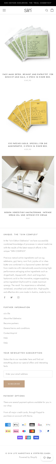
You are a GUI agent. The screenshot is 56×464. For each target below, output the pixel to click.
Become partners (11, 323)
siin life (7, 313)
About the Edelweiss (12, 318)
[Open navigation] (4, 10)
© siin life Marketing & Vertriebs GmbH (28, 453)
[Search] (46, 10)
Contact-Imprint (10, 333)
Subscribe (14, 384)
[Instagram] (18, 297)
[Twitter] (11, 297)
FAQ (5, 337)
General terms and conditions (17, 328)
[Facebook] (5, 297)
